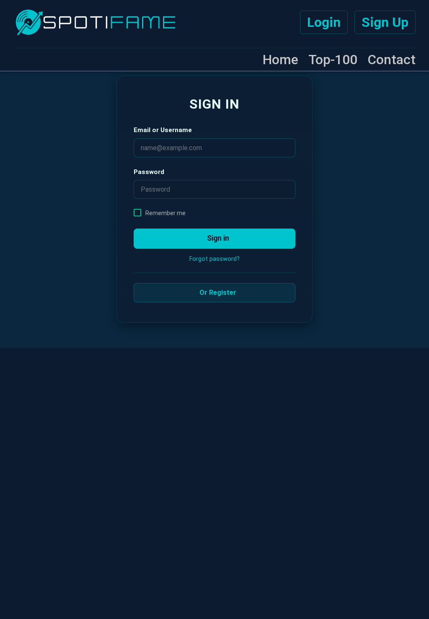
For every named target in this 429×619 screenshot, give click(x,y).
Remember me (165, 213)
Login (324, 22)
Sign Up (385, 22)
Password (149, 172)
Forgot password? (214, 259)
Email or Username (163, 130)
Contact (391, 60)
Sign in (217, 238)
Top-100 (332, 60)
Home (280, 60)
